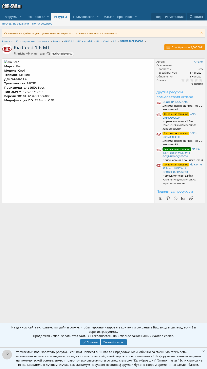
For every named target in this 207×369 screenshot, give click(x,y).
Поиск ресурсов (42, 23)
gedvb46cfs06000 (62, 53)
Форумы (11, 17)
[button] (20, 16)
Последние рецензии (15, 23)
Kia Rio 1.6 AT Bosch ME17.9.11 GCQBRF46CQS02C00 (181, 152)
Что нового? (35, 17)
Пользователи (83, 17)
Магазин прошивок (118, 17)
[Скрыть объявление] (201, 33)
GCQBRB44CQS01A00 (175, 102)
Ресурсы (60, 17)
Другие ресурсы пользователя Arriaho (174, 94)
